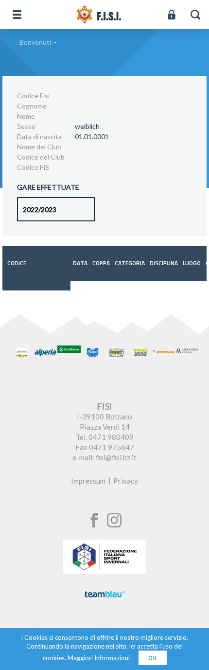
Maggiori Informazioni (99, 658)
